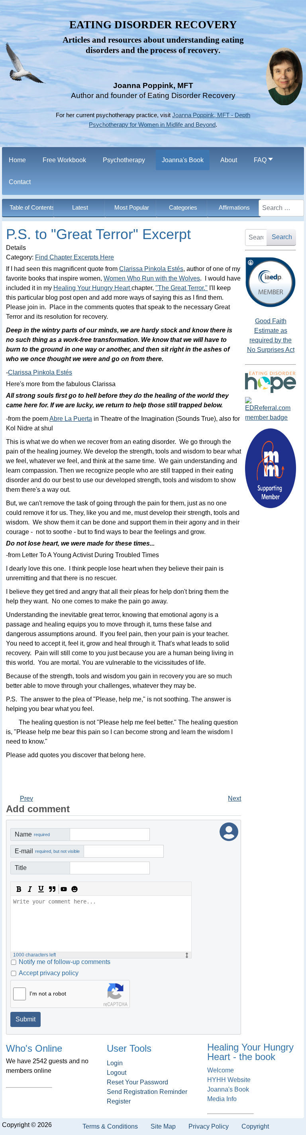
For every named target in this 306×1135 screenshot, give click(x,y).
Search (282, 237)
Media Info (222, 1099)
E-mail (47, 851)
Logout (116, 1072)
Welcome (220, 1070)
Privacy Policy (208, 1126)
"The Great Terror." (181, 288)
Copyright (255, 1126)
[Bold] (19, 889)
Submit (25, 1019)
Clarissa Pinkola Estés (151, 268)
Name (32, 834)
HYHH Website (229, 1079)
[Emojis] (74, 889)
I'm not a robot (47, 993)
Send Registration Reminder (147, 1091)
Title (21, 867)
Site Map (163, 1126)
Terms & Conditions (110, 1126)
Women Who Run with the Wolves (152, 278)
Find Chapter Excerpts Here (74, 257)
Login (115, 1063)
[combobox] (281, 208)
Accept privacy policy (48, 973)
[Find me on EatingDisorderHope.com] (270, 382)
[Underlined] (41, 889)
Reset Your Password (137, 1082)
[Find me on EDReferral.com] (270, 409)
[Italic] (30, 889)
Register (119, 1101)
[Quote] (52, 889)
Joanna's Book (228, 1089)
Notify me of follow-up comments (64, 961)
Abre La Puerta (70, 418)
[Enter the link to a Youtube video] (63, 889)
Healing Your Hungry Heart (92, 288)
